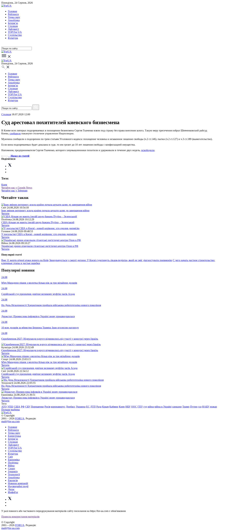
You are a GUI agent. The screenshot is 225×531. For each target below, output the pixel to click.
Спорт (11, 468)
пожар (213, 406)
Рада (98, 406)
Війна (11, 465)
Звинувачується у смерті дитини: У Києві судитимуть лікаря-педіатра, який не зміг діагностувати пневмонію (110, 260)
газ (199, 406)
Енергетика (14, 436)
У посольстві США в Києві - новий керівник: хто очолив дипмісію (39, 234)
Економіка (14, 459)
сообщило (15, 133)
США (17, 406)
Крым (105, 406)
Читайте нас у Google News (16, 187)
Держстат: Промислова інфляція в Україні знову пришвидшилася (38, 397)
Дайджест (13, 29)
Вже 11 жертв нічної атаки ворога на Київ (25, 260)
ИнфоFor (13, 492)
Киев (4, 184)
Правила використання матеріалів (20, 516)
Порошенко (37, 406)
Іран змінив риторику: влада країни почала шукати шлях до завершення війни (45, 210)
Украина (80, 406)
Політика (13, 462)
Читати (5, 213)
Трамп (185, 406)
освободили (148, 150)
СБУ (27, 406)
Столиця (13, 26)
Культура (13, 38)
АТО (4, 406)
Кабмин (113, 406)
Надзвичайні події (18, 486)
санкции (177, 406)
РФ (23, 406)
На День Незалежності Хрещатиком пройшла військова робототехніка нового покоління (51, 385)
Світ (10, 456)
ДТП (93, 406)
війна (151, 406)
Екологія (13, 480)
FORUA (19, 418)
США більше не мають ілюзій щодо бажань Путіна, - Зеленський (37, 222)
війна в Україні (163, 406)
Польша (5, 409)
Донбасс (70, 406)
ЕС (88, 406)
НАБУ (205, 406)
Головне (12, 11)
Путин (193, 406)
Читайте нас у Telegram (14, 190)
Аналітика (14, 20)
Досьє (11, 489)
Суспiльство (15, 35)
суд (145, 406)
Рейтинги (13, 14)
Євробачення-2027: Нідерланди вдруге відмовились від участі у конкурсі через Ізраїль (49, 350)
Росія (47, 406)
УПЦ (10, 406)
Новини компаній (18, 483)
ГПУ (140, 406)
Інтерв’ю (13, 23)
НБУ (127, 406)
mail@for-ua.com (10, 421)
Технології (14, 474)
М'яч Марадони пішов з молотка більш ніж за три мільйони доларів (39, 362)
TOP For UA (15, 32)
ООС (134, 406)
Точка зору (14, 17)
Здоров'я (12, 471)
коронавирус (58, 406)
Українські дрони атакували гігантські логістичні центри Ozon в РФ (39, 246)
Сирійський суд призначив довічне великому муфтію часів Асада (38, 374)
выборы (15, 409)
